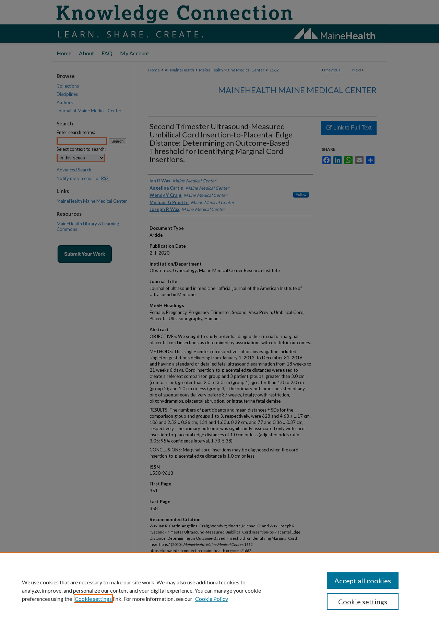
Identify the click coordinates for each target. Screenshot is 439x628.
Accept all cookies (362, 580)
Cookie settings (93, 598)
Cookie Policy (211, 598)
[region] (219, 590)
